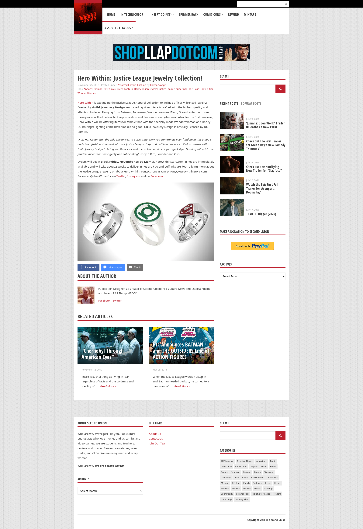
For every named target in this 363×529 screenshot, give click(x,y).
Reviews (225, 488)
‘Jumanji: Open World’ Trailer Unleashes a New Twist (265, 125)
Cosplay (254, 466)
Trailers (277, 493)
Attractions (261, 461)
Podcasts (257, 483)
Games (257, 472)
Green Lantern (125, 89)
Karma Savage (158, 85)
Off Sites (236, 483)
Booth (273, 461)
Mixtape (250, 14)
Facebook (157, 176)
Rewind (233, 14)
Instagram (133, 176)
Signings (268, 488)
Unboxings (226, 499)
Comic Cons (212, 14)
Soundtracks (227, 493)
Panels (246, 483)
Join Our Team (158, 443)
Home (111, 14)
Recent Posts (229, 103)
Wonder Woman (87, 93)
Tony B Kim (206, 89)
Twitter (120, 176)
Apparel (88, 89)
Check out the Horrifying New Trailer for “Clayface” (264, 169)
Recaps (267, 483)
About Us (155, 434)
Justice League (167, 89)
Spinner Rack (188, 14)
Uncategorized (242, 499)
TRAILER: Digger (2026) (261, 214)
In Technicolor (131, 14)
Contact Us (156, 438)
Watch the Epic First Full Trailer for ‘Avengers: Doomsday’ (262, 188)
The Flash (194, 89)
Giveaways (269, 472)
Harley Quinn (141, 89)
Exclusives (235, 472)
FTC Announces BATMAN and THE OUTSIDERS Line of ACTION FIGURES (181, 350)
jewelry (154, 89)
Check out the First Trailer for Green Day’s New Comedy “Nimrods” (265, 145)
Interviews (273, 477)
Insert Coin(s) (160, 14)
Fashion (141, 85)
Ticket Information (261, 493)
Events (264, 466)
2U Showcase (227, 461)
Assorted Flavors (118, 28)
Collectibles (226, 466)
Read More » (108, 386)
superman (182, 89)
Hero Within (85, 102)
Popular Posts (251, 103)
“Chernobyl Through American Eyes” (102, 353)
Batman (98, 89)
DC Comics (110, 89)
